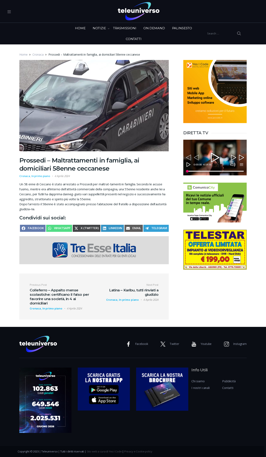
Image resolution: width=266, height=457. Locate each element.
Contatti (227, 388)
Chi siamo (198, 381)
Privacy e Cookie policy (138, 451)
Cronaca (37, 54)
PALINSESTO (182, 28)
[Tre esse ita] (94, 250)
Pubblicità (229, 381)
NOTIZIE (99, 28)
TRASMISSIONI (124, 28)
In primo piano (40, 176)
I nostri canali (200, 388)
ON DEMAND (154, 28)
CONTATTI (134, 39)
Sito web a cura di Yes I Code (104, 451)
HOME (80, 28)
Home (23, 54)
